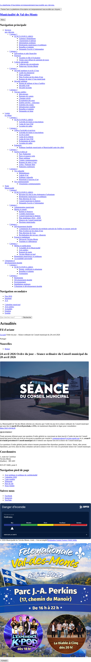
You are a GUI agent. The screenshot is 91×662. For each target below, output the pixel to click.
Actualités (8, 309)
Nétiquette (8, 481)
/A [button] (6, 301)
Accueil (3, 335)
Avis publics (9, 307)
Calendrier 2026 (11, 477)
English (7, 313)
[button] (8, 298)
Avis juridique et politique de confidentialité (21, 475)
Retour (7, 349)
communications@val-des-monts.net (65, 438)
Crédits (74, 540)
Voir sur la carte (10, 534)
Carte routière (10, 479)
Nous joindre (9, 486)
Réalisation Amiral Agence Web (59, 540)
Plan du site (9, 484)
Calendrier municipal (12, 305)
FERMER (4, 661)
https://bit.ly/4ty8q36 (7, 428)
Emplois (8, 311)
